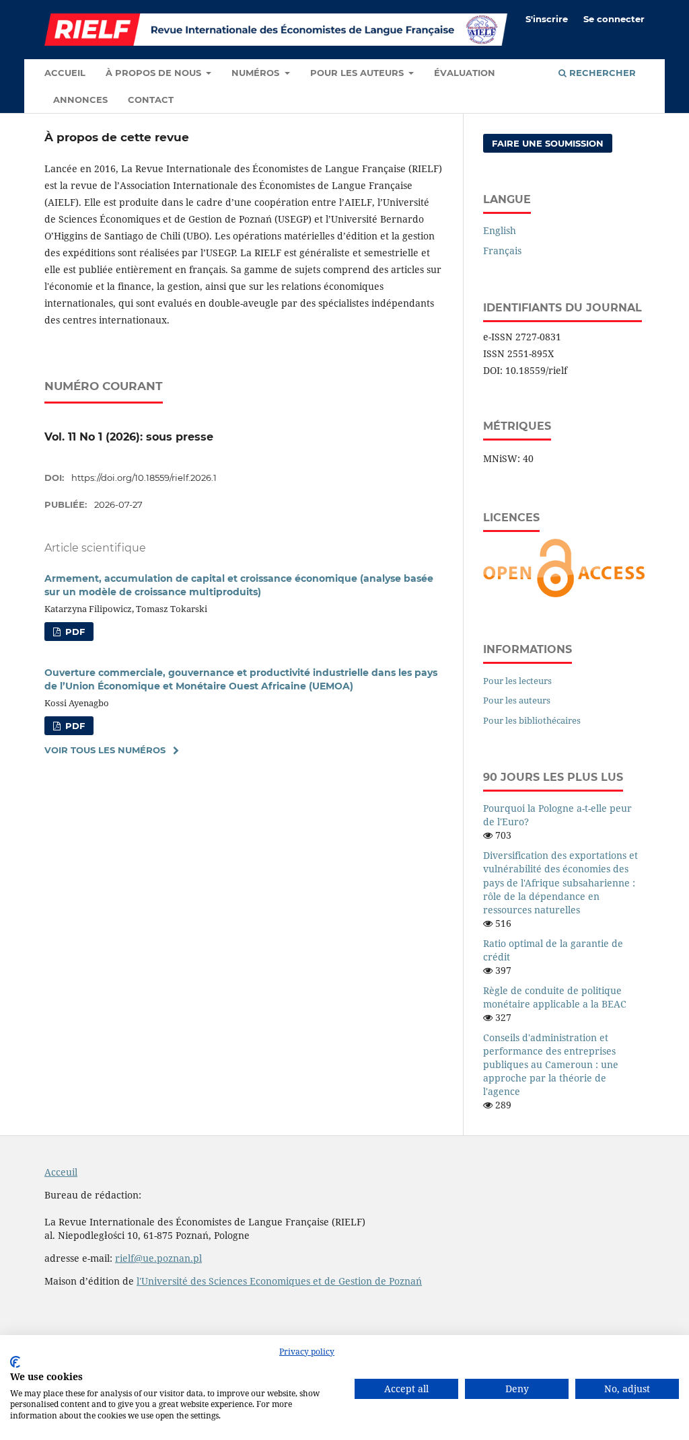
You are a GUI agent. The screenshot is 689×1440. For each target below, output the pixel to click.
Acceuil (60, 1172)
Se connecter (614, 18)
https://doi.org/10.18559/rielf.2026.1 (144, 477)
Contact (151, 99)
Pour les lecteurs (517, 681)
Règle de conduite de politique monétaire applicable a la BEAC (554, 997)
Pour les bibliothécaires (532, 720)
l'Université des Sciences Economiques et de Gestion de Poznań (279, 1281)
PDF (74, 631)
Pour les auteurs (358, 72)
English (499, 230)
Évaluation (464, 72)
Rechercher (601, 72)
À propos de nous (155, 72)
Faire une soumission (548, 143)
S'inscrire (546, 18)
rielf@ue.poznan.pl (158, 1258)
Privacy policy (306, 1351)
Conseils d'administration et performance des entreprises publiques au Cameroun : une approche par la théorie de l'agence (550, 1064)
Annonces (80, 99)
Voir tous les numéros (105, 750)
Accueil (64, 72)
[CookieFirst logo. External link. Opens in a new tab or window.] (15, 1362)
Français (502, 250)
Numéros (256, 72)
